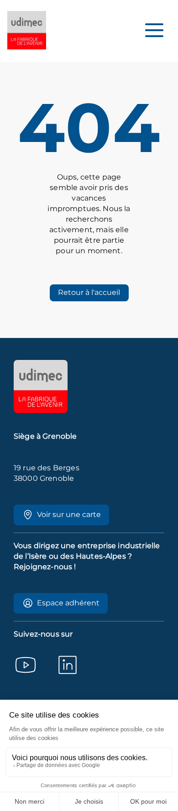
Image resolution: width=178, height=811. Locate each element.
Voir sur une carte (69, 514)
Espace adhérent (68, 603)
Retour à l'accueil (89, 292)
